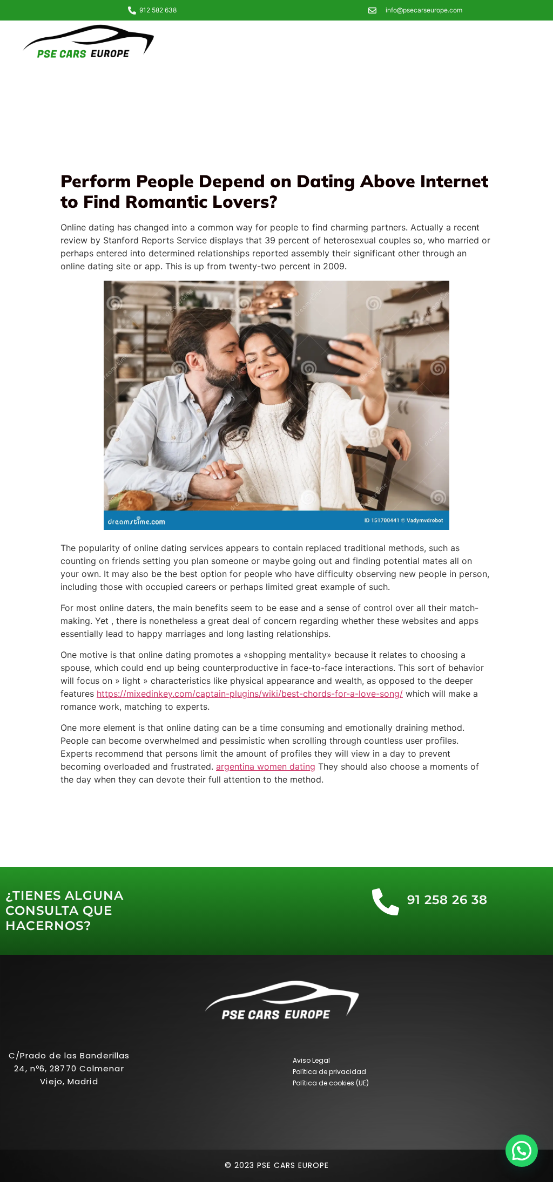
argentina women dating (265, 766)
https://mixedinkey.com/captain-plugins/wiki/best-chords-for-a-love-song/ (250, 693)
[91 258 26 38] (385, 901)
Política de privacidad (329, 1071)
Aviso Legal (311, 1060)
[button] (521, 1151)
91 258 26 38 (447, 899)
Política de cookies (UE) (331, 1083)
